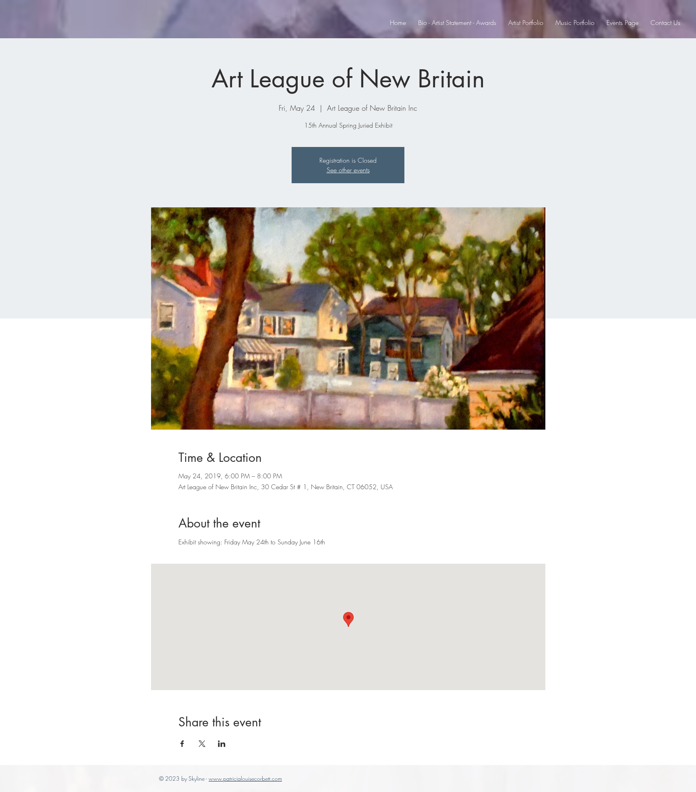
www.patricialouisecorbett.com (245, 778)
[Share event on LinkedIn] (222, 743)
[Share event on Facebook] (182, 743)
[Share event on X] (202, 743)
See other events (348, 169)
